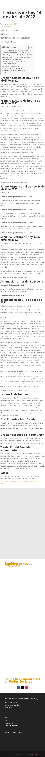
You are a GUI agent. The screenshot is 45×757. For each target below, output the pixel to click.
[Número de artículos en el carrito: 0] (37, 699)
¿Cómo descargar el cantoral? (14, 732)
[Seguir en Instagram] (26, 687)
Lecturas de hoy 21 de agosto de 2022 (21, 630)
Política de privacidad (12, 705)
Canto (5, 72)
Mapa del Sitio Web (11, 725)
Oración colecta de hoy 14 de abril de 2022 (16, 50)
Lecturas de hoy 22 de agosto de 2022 (21, 597)
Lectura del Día (12, 24)
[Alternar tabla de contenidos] (29, 47)
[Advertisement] (22, 518)
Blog (6, 721)
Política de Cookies (10, 703)
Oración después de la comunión (13, 68)
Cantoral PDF (9, 723)
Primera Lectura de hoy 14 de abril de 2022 (16, 53)
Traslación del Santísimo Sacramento (15, 70)
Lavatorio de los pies (9, 64)
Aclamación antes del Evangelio (12, 59)
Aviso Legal (8, 708)
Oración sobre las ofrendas (11, 66)
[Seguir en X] (22, 687)
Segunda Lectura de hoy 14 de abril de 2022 (16, 57)
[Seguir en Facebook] (18, 687)
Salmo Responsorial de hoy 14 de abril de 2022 (17, 55)
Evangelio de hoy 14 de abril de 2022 (14, 61)
